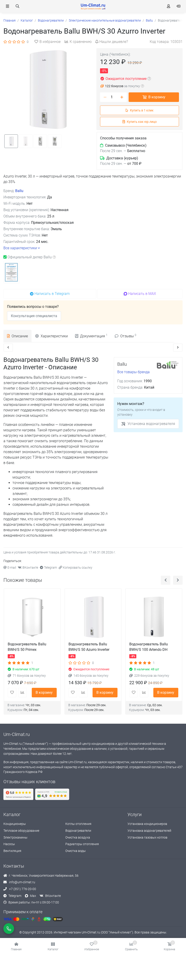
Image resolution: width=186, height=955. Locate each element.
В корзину (156, 97)
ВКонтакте (30, 568)
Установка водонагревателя (151, 424)
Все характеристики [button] (20, 248)
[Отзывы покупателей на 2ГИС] (52, 794)
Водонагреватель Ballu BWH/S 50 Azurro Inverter (89, 647)
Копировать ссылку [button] (77, 568)
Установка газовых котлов (147, 837)
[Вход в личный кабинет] (178, 6)
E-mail (11, 568)
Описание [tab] (20, 336)
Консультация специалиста (34, 316)
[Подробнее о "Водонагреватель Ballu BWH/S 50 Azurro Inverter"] (93, 617)
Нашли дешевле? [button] (113, 41)
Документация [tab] (94, 335)
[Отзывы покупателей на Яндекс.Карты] (18, 794)
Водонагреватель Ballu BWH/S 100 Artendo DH (148, 647)
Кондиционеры (14, 824)
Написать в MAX (142, 293)
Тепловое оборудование (21, 831)
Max (33, 896)
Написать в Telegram (52, 293)
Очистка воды (75, 851)
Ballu (19, 191)
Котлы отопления (78, 824)
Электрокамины (15, 837)
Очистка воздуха (77, 837)
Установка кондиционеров (147, 824)
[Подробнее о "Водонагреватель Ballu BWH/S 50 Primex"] (32, 617)
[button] (53, 947)
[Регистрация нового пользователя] (168, 6)
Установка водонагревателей (149, 831)
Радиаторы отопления (82, 844)
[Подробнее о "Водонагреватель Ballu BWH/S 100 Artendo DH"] (153, 617)
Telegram (50, 568)
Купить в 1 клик (142, 110)
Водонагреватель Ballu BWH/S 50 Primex (27, 647)
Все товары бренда (133, 372)
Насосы (9, 844)
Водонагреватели (78, 831)
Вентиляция (12, 851)
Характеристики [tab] (54, 336)
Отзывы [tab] (128, 335)
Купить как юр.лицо (142, 122)
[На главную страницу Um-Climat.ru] (93, 6)
